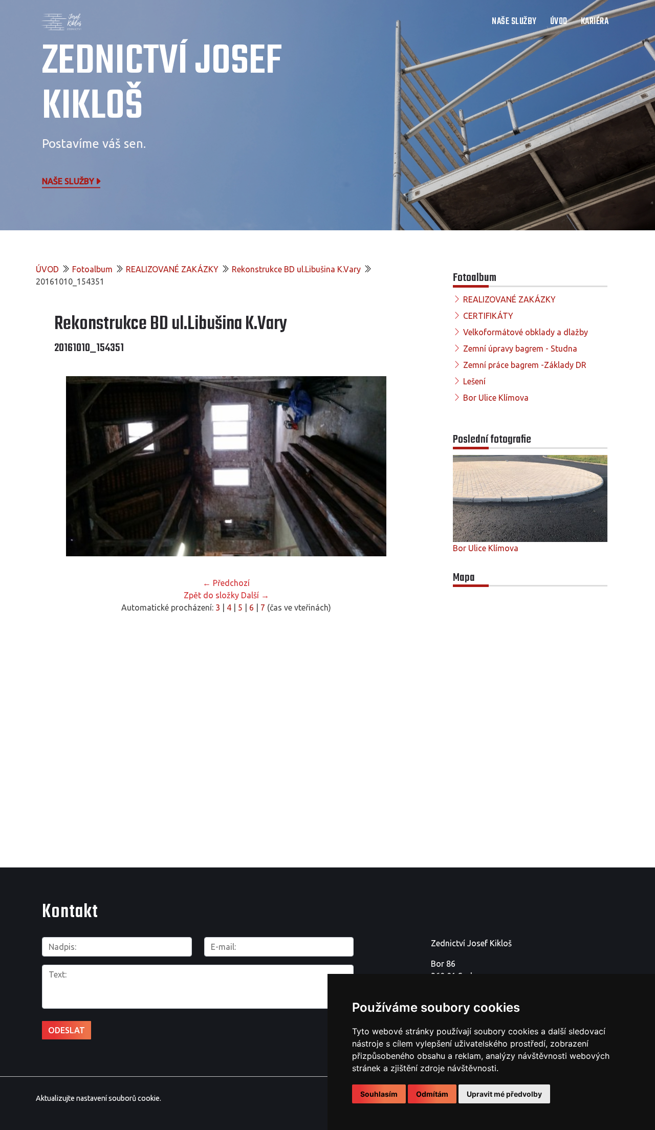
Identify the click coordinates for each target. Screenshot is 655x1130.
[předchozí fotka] (70, 466)
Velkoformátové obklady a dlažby (525, 332)
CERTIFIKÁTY (488, 315)
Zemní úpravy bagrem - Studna (520, 348)
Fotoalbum (92, 269)
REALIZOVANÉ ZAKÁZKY (172, 269)
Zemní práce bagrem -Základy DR (524, 365)
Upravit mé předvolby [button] (504, 1094)
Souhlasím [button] (379, 1094)
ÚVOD (558, 22)
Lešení (474, 381)
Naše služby (68, 180)
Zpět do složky (211, 595)
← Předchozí (226, 583)
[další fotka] (381, 466)
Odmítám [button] (432, 1094)
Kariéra (595, 22)
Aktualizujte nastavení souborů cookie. (98, 1098)
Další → (255, 595)
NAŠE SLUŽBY (514, 22)
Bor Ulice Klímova (496, 397)
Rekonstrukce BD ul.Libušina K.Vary (296, 269)
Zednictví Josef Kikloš (162, 84)
